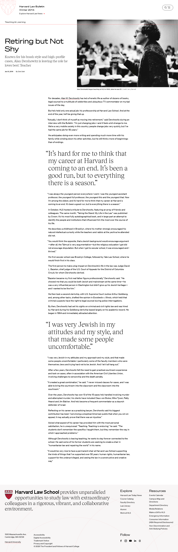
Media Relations (156, 509)
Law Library (125, 506)
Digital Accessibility (42, 537)
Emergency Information (159, 516)
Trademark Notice (41, 540)
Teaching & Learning (15, 22)
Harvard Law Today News (131, 495)
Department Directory (158, 505)
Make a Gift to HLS (157, 512)
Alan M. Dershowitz (70, 98)
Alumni (123, 509)
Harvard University (13, 542)
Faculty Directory (127, 502)
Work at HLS (125, 513)
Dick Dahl (21, 71)
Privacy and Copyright (43, 543)
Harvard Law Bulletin (31, 6)
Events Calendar (156, 495)
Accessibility (39, 535)
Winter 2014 (26, 10)
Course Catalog (126, 499)
